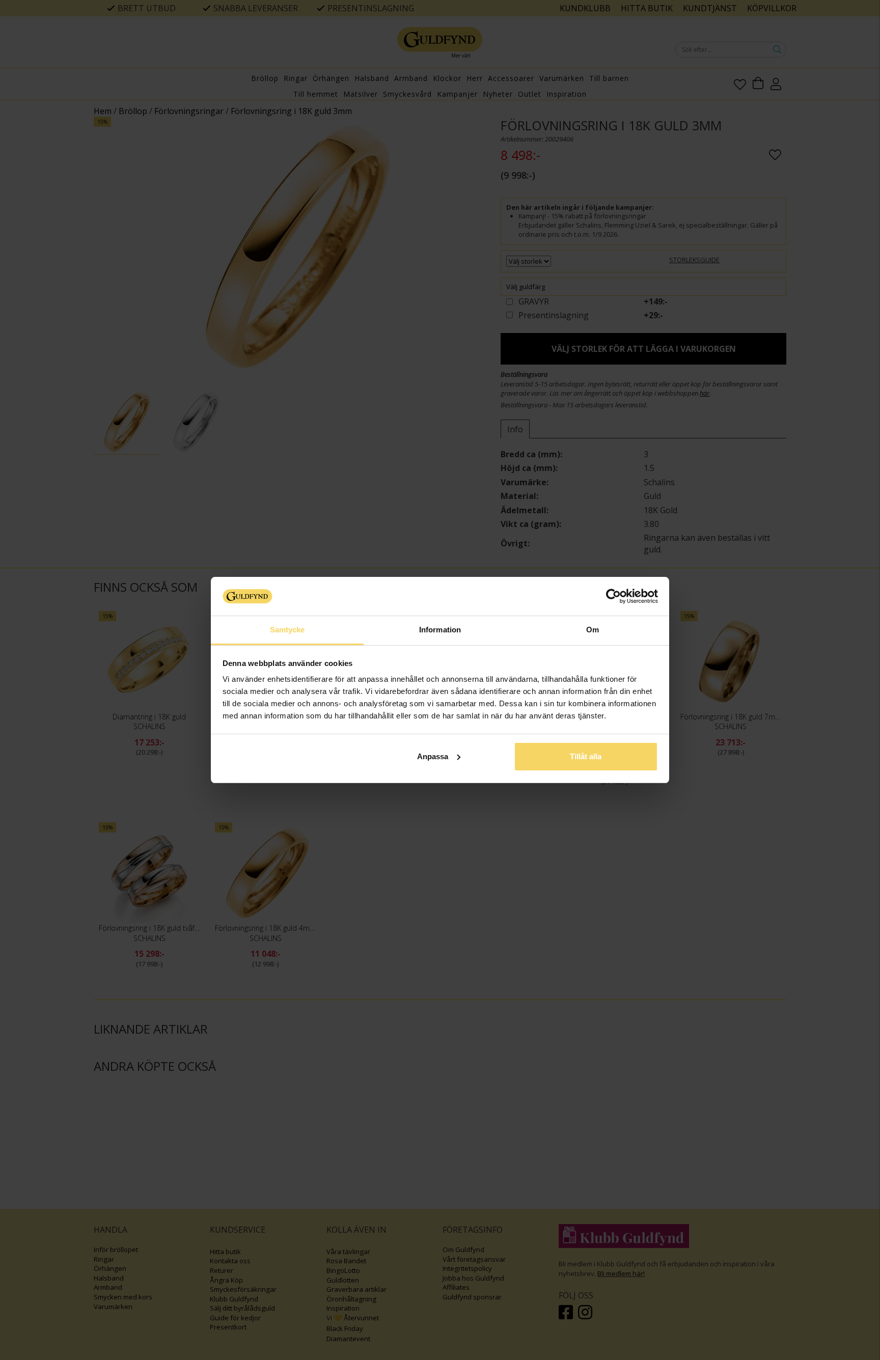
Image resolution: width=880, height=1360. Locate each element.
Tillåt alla (585, 756)
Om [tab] (592, 629)
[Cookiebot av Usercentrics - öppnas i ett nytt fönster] (613, 596)
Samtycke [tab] (287, 629)
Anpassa (432, 756)
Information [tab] (440, 629)
